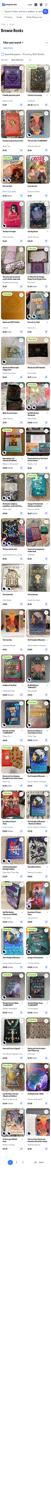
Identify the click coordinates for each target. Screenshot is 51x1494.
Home (3, 24)
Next (41, 1162)
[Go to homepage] (9, 4)
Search (12, 24)
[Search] (45, 11)
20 (35, 1162)
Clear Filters (8, 48)
